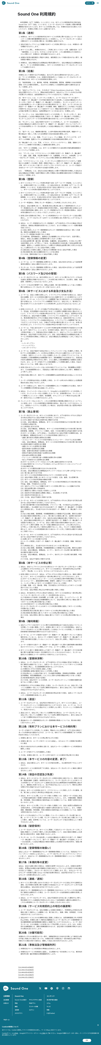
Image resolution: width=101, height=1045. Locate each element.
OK (87, 1040)
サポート (6, 1020)
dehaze (98, 3)
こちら (16, 1033)
